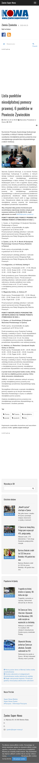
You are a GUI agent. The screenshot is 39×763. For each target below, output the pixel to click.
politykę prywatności (13, 756)
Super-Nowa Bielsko (11, 699)
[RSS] (9, 36)
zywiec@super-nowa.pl (14, 729)
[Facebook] (4, 36)
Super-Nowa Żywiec (11, 701)
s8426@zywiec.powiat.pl (25, 214)
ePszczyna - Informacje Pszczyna (15, 703)
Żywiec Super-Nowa (9, 2)
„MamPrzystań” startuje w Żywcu (24, 509)
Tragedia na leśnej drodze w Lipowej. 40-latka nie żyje (26, 591)
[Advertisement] (19, 70)
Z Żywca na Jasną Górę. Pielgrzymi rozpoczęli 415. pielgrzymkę (26, 530)
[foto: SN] (19, 156)
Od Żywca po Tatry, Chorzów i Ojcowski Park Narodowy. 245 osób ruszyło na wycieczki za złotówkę (26, 616)
